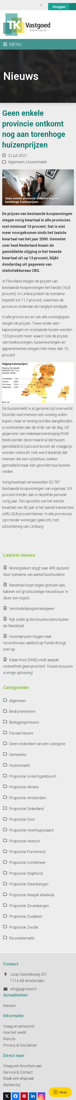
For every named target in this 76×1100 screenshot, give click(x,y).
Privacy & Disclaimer (20, 1045)
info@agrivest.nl (23, 989)
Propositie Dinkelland (26, 808)
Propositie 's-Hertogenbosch (32, 776)
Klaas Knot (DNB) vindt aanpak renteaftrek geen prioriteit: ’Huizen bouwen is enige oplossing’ (38, 666)
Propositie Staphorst (26, 873)
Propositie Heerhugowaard (31, 830)
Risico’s (9, 1039)
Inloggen (59, 7)
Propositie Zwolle (23, 927)
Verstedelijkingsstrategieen (31, 608)
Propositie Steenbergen (28, 884)
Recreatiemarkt (21, 938)
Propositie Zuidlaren (25, 916)
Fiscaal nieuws (21, 733)
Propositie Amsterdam (27, 798)
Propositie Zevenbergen (29, 906)
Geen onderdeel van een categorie (37, 743)
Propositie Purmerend (27, 851)
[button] (12, 44)
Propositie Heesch (24, 841)
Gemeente (17, 754)
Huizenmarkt (36, 162)
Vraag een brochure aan (22, 1066)
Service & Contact (18, 1072)
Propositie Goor (22, 819)
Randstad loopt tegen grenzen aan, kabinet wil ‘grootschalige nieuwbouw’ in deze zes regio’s (35, 591)
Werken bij (11, 1085)
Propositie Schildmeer (27, 862)
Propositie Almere (24, 787)
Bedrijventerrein (22, 711)
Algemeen (16, 162)
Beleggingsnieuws (24, 722)
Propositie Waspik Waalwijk (31, 895)
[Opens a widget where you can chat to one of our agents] (60, 1092)
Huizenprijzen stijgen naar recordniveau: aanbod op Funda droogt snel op (34, 642)
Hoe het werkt (14, 1032)
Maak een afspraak (18, 1078)
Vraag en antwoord (18, 1026)
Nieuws (9, 1005)
